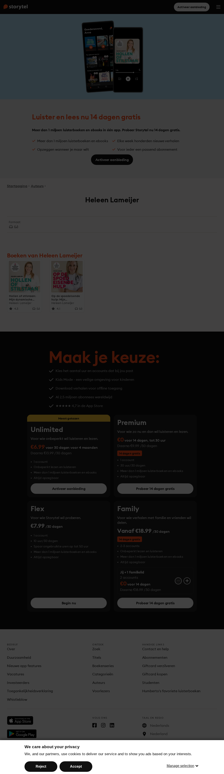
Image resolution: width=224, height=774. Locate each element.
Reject (41, 766)
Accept (76, 766)
